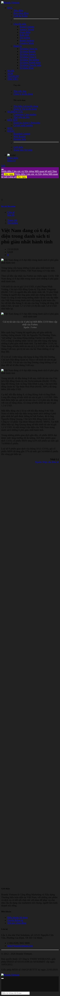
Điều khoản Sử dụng (17, 917)
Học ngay (9, 174)
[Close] (2, 169)
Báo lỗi (10, 215)
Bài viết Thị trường (8, 206)
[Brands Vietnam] (10, 2)
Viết (3, 165)
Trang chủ (12, 220)
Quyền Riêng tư (15, 920)
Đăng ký (11, 160)
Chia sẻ (11, 212)
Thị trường (12, 223)
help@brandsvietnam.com (20, 945)
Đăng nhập (12, 158)
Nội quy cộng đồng (16, 923)
